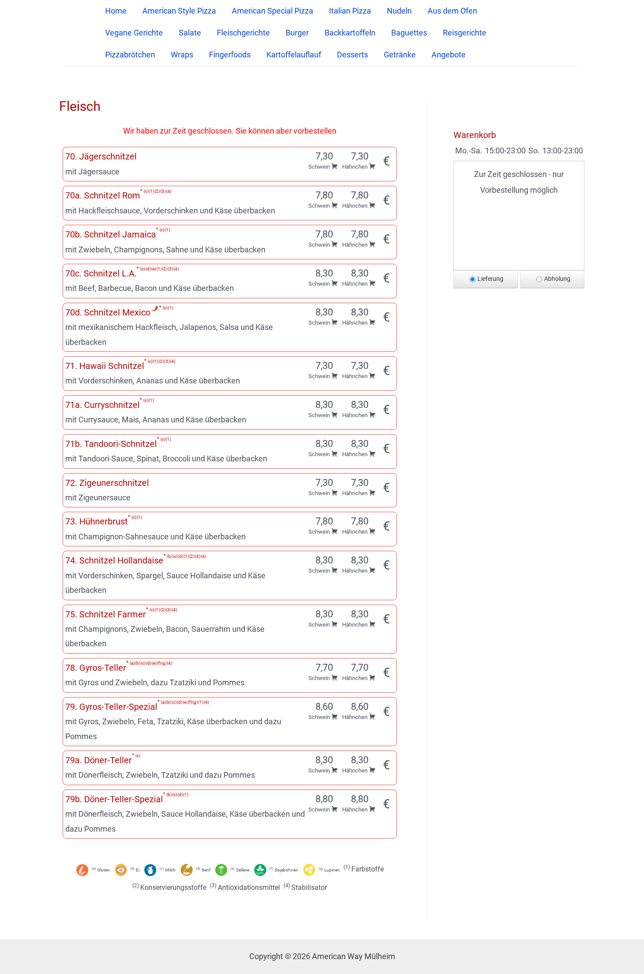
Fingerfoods (230, 54)
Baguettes (409, 32)
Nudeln (399, 10)
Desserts (352, 54)
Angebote (449, 54)
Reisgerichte (464, 32)
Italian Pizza (350, 10)
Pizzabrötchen (130, 54)
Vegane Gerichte (134, 32)
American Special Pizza (272, 10)
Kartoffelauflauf (293, 54)
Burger (297, 32)
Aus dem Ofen (452, 10)
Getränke (400, 54)
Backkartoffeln (350, 32)
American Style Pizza (179, 10)
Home (116, 10)
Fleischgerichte (243, 32)
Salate (190, 32)
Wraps (182, 54)
